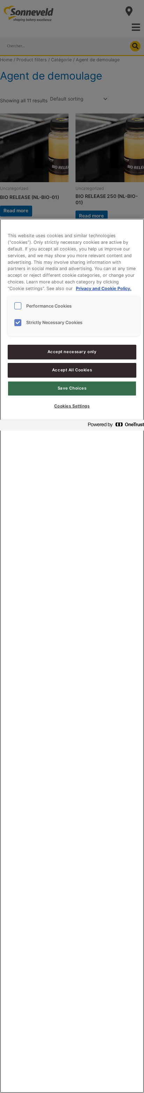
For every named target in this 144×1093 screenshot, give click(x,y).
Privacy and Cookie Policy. (103, 288)
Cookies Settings (71, 406)
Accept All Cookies (72, 369)
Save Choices (72, 388)
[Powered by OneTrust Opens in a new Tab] (114, 426)
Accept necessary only (72, 351)
